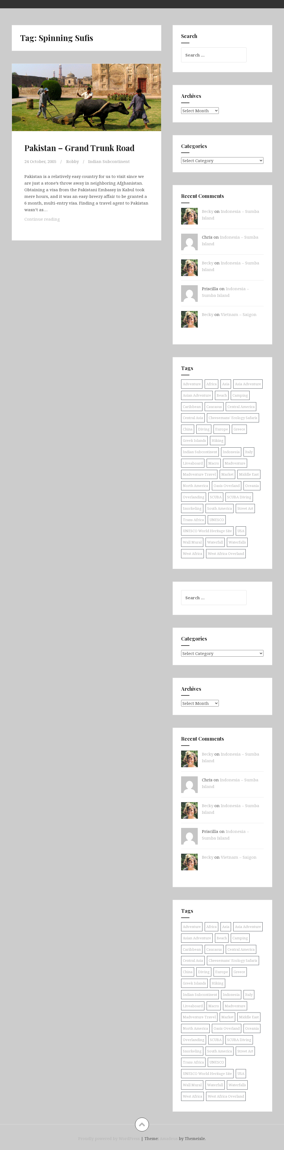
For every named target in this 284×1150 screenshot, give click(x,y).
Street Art (245, 508)
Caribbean (192, 406)
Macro (213, 463)
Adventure (192, 383)
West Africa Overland (226, 553)
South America (219, 508)
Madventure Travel (199, 474)
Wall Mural (192, 542)
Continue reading (50, 220)
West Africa (192, 553)
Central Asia (193, 417)
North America (195, 485)
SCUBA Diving (239, 496)
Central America (241, 406)
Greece (239, 429)
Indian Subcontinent (109, 161)
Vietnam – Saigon (239, 314)
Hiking (218, 440)
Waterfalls (237, 542)
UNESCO (216, 519)
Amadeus (169, 1138)
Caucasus (214, 406)
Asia (225, 383)
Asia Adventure (248, 383)
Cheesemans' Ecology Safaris (233, 417)
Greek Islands (194, 440)
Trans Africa (193, 519)
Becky (207, 211)
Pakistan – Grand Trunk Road (79, 147)
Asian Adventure (197, 395)
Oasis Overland (227, 485)
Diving (204, 429)
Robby (72, 161)
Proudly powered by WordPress (109, 1138)
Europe (221, 429)
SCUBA (216, 496)
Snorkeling (192, 508)
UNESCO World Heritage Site (207, 530)
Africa (211, 383)
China (187, 429)
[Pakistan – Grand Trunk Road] (88, 104)
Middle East (249, 474)
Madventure (235, 463)
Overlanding (193, 496)
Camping (240, 395)
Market (227, 474)
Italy (249, 451)
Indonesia (231, 451)
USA (240, 530)
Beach (222, 395)
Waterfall (215, 542)
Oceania (252, 485)
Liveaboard (193, 463)
